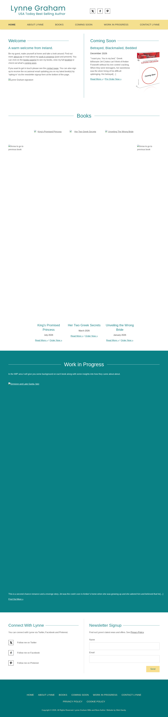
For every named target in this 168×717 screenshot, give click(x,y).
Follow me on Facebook (28, 653)
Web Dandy (121, 710)
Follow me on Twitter (26, 642)
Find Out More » (15, 599)
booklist (68, 60)
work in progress (46, 57)
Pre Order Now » (113, 79)
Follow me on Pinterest (28, 663)
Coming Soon (83, 24)
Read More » (96, 79)
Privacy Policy (137, 632)
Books (59, 24)
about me (18, 57)
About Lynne (35, 24)
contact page (53, 68)
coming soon (30, 63)
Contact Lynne (150, 24)
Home (11, 24)
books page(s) (30, 60)
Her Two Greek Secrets (84, 325)
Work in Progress (116, 24)
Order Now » (56, 340)
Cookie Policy (96, 701)
